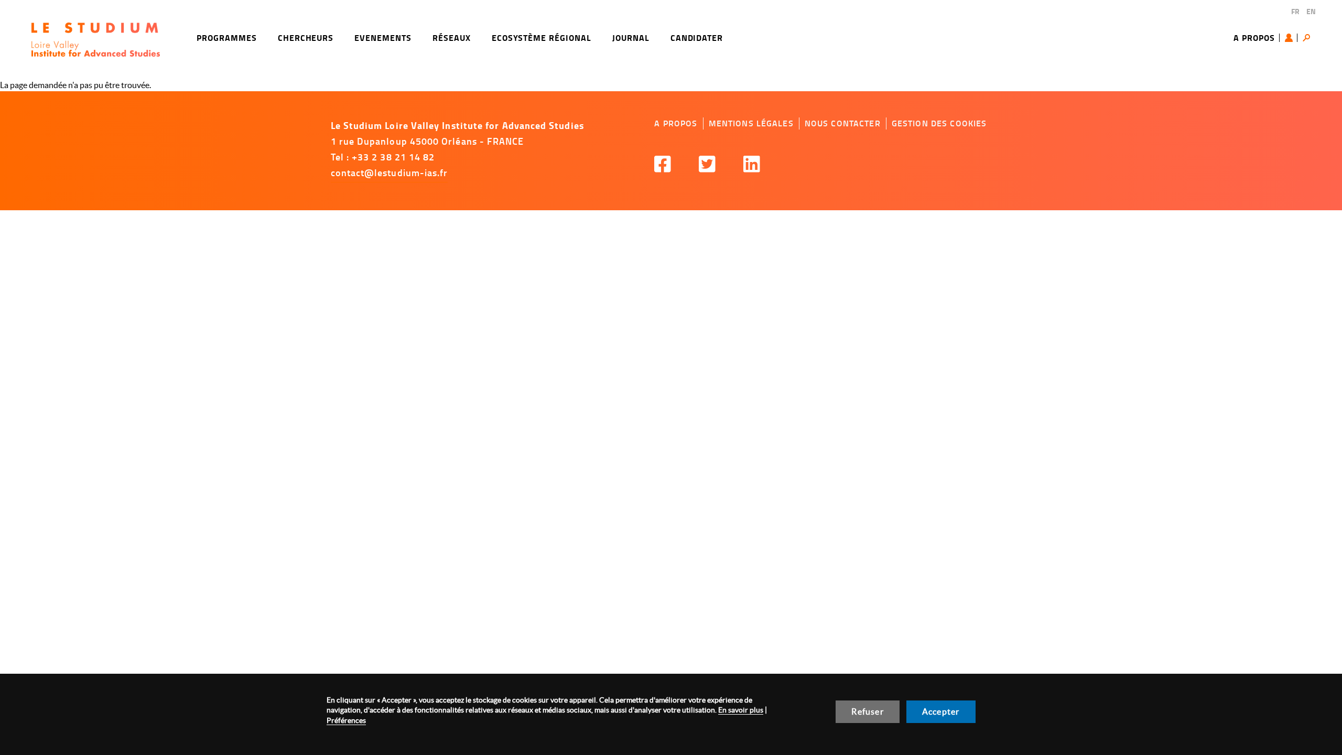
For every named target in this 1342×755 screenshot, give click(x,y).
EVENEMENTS (383, 37)
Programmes (227, 37)
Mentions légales (751, 123)
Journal (631, 37)
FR (1295, 11)
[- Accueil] (95, 40)
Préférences (346, 720)
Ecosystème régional (541, 37)
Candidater (696, 37)
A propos (1254, 37)
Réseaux (451, 37)
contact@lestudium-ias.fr (389, 172)
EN (1311, 11)
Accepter (941, 711)
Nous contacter (843, 123)
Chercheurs (306, 37)
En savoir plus (740, 710)
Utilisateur (1291, 37)
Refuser (867, 711)
